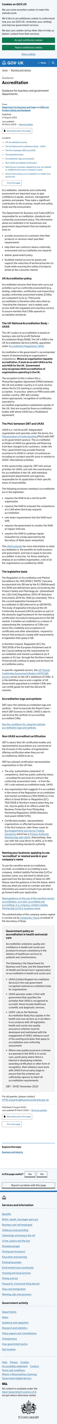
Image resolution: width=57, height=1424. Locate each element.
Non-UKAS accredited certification (21, 163)
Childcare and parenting (15, 1230)
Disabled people (11, 1246)
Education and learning (14, 1256)
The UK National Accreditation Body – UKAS (25, 146)
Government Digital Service (16, 1378)
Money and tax (10, 1278)
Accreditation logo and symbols (19, 158)
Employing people (11, 1262)
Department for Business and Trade (19, 107)
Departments (9, 1311)
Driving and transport (13, 1251)
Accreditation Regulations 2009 (26, 346)
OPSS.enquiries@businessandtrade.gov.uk (25, 1099)
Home (5, 70)
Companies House (30, 917)
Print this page (13, 183)
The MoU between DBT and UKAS (20, 150)
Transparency (9, 1338)
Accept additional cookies (28, 40)
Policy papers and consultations (19, 1333)
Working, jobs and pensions (16, 1294)
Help (4, 1362)
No (43, 1174)
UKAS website (14, 546)
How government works (15, 1344)
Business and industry (21, 70)
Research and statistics (15, 1327)
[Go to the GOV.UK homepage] (12, 62)
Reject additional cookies (28, 47)
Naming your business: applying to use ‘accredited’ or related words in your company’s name (28, 168)
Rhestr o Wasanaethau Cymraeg (19, 1374)
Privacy (14, 1362)
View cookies (28, 54)
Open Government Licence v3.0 (19, 1391)
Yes (31, 1174)
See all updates (26, 124)
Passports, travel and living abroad (21, 1283)
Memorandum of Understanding (19, 436)
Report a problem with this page (28, 1185)
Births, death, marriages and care (20, 1219)
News (5, 1317)
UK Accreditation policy (16, 142)
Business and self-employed (17, 1224)
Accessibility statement (15, 1366)
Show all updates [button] (39, 1110)
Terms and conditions (13, 1370)
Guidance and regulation (15, 1322)
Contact (34, 1366)
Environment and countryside (18, 1267)
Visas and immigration (14, 1289)
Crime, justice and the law (16, 1240)
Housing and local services (16, 1272)
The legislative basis (14, 154)
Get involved (9, 1349)
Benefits (6, 1214)
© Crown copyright (28, 1417)
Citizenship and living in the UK (18, 1235)
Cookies (24, 1362)
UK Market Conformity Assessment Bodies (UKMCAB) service (26, 673)
